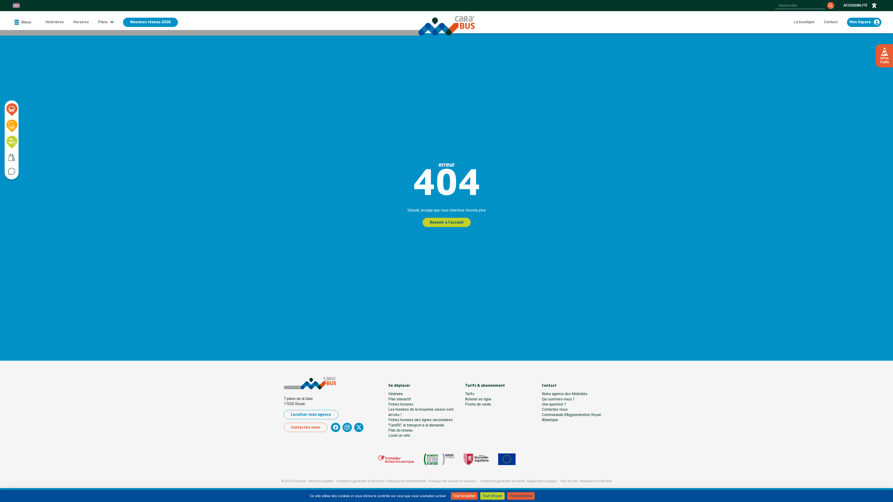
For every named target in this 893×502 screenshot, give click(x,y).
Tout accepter (464, 496)
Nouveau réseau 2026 (150, 22)
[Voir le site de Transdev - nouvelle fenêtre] (396, 459)
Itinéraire (395, 394)
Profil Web (604, 481)
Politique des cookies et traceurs (452, 481)
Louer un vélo (399, 435)
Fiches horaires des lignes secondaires (420, 420)
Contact (831, 22)
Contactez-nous (305, 427)
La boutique (804, 22)
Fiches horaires (400, 404)
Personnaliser (521, 496)
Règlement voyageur (542, 481)
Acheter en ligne (478, 399)
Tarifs (469, 394)
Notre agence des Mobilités (564, 394)
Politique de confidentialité (406, 481)
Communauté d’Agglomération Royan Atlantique (571, 417)
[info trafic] (884, 55)
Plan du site (568, 481)
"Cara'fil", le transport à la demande (416, 425)
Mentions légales (321, 481)
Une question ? (554, 404)
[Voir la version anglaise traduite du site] (16, 5)
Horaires (81, 22)
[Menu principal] (22, 22)
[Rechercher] (830, 5)
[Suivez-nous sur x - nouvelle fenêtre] (358, 427)
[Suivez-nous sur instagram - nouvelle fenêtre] (347, 427)
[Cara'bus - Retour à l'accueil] (446, 26)
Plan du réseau (400, 430)
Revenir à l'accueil (446, 223)
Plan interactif (399, 399)
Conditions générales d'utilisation (360, 481)
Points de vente (478, 404)
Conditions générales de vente (502, 481)
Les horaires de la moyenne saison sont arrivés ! (420, 412)
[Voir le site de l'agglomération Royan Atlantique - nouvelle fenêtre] (439, 459)
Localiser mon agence (311, 415)
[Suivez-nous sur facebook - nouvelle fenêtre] (335, 427)
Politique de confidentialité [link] (561, 496)
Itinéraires (55, 22)
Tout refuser (492, 496)
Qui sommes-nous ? (558, 399)
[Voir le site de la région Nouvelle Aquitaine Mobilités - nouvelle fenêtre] (476, 459)
